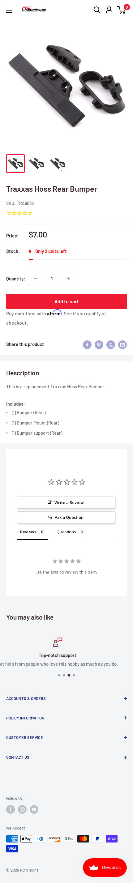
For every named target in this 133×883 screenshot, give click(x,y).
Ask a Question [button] (69, 517)
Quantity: (15, 278)
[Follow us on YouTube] (34, 809)
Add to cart (66, 301)
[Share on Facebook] (87, 344)
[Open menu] (9, 10)
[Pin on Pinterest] (99, 344)
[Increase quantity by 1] (68, 278)
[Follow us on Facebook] (10, 809)
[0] (122, 10)
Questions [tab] (66, 532)
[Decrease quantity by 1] (35, 278)
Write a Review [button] (69, 502)
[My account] (109, 9)
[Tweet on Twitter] (110, 344)
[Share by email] (122, 344)
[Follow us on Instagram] (22, 809)
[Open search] (97, 9)
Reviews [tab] (28, 532)
